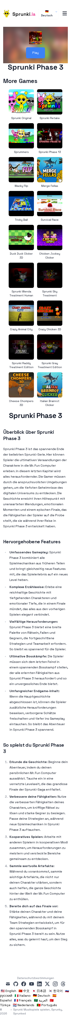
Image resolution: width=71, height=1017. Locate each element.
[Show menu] (65, 13)
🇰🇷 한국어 (56, 991)
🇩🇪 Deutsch (47, 13)
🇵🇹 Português (47, 1005)
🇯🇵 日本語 (39, 991)
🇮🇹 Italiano (23, 996)
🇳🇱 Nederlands (23, 1005)
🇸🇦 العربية (40, 1000)
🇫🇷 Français (23, 1000)
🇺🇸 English (8, 991)
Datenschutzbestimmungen (35, 978)
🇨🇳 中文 (24, 991)
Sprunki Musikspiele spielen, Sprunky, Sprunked (38, 1011)
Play (35, 53)
